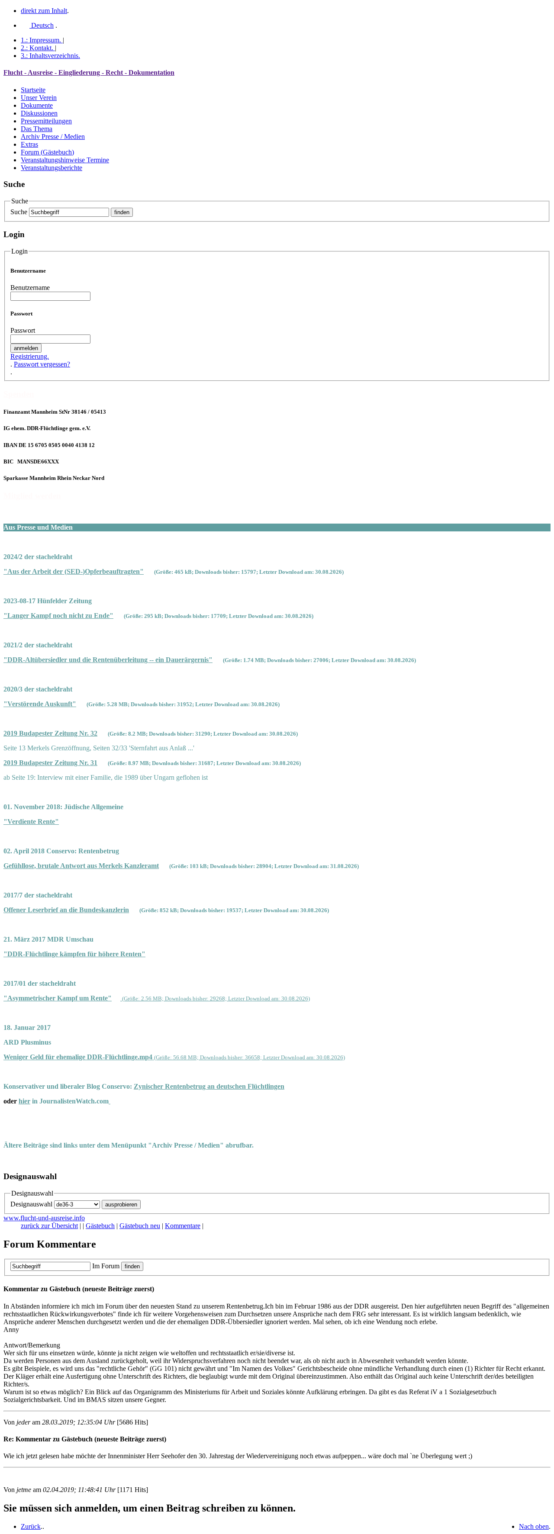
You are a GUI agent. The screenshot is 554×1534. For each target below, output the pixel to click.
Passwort (22, 330)
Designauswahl (31, 1204)
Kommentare (182, 1225)
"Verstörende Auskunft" (39, 704)
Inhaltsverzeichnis (50, 55)
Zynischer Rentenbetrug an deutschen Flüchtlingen (209, 1086)
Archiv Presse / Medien (53, 136)
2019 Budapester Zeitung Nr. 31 (50, 762)
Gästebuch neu (139, 1225)
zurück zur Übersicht (49, 1225)
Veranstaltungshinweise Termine (65, 160)
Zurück (31, 1526)
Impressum (41, 40)
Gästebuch (100, 1225)
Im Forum (105, 1266)
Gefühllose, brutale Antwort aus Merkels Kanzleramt (81, 865)
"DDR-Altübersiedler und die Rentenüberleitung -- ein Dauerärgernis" (108, 659)
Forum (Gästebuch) (47, 152)
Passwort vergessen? (42, 364)
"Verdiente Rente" (31, 821)
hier (24, 1101)
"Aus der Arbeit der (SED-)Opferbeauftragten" (73, 571)
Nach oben (534, 1526)
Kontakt (37, 47)
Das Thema (36, 128)
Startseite (33, 89)
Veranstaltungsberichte (51, 167)
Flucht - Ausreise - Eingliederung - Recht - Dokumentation (88, 72)
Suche (18, 211)
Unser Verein (39, 97)
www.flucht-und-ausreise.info (44, 1218)
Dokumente (37, 105)
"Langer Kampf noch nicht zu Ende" (58, 615)
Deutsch (41, 25)
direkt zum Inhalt (44, 10)
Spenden (18, 394)
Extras (29, 144)
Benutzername (30, 287)
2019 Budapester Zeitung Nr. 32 (50, 733)
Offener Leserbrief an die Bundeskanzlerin (66, 909)
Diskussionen (39, 113)
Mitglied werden (32, 495)
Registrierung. (29, 356)
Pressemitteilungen (46, 121)
